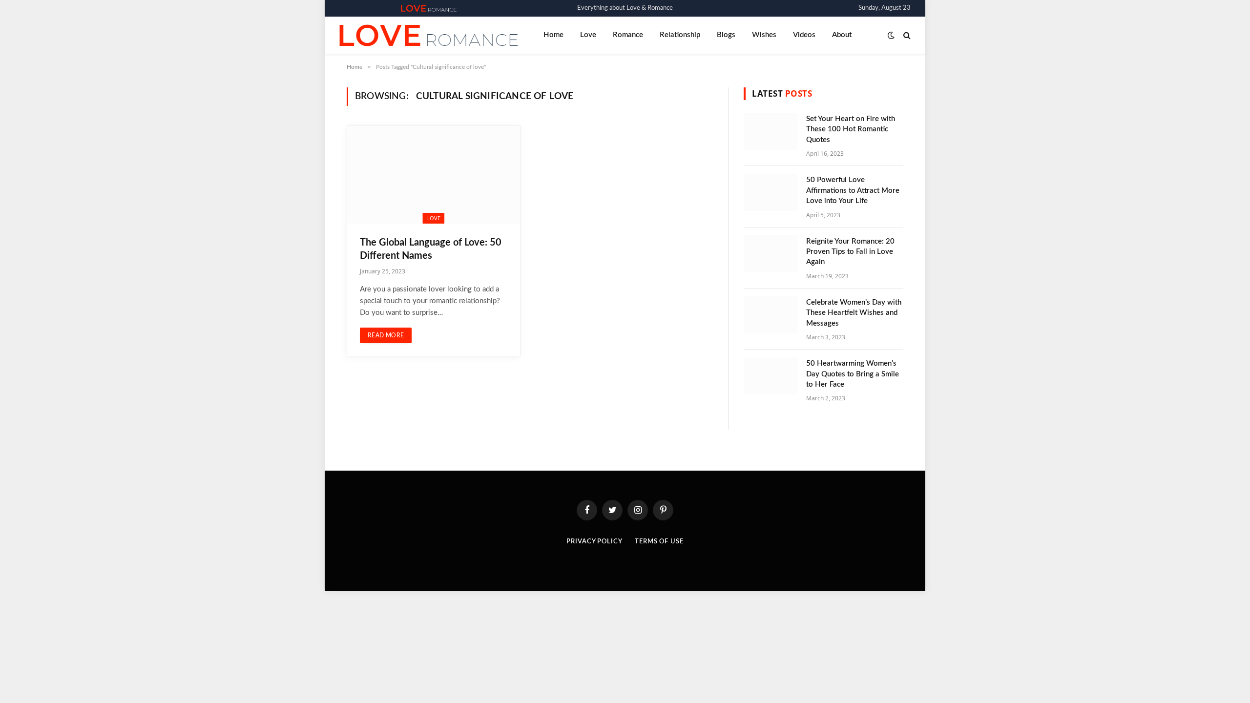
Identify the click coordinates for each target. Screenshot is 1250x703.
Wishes (764, 35)
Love (588, 35)
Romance (628, 35)
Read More (386, 335)
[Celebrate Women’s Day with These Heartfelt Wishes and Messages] (770, 314)
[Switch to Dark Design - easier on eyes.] (891, 35)
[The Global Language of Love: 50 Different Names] (433, 174)
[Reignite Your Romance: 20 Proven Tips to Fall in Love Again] (770, 253)
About (842, 35)
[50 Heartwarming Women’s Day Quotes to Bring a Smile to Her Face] (770, 375)
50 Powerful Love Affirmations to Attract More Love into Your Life (852, 190)
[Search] (906, 35)
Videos (804, 35)
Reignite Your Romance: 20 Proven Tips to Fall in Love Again (850, 252)
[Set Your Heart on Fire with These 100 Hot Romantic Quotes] (770, 131)
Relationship (680, 35)
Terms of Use (659, 541)
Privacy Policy (594, 541)
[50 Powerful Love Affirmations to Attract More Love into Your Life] (770, 192)
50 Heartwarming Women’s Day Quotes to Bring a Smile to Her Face (852, 374)
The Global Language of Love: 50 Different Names (430, 249)
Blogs (726, 35)
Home (553, 35)
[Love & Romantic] (428, 8)
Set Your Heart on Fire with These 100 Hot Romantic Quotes (850, 129)
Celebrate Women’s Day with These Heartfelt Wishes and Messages (853, 313)
